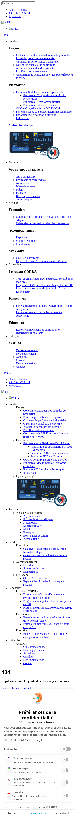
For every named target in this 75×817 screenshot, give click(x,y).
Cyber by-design (21, 125)
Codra (5, 34)
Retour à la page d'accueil (16, 688)
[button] (14, 41)
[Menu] (10, 373)
